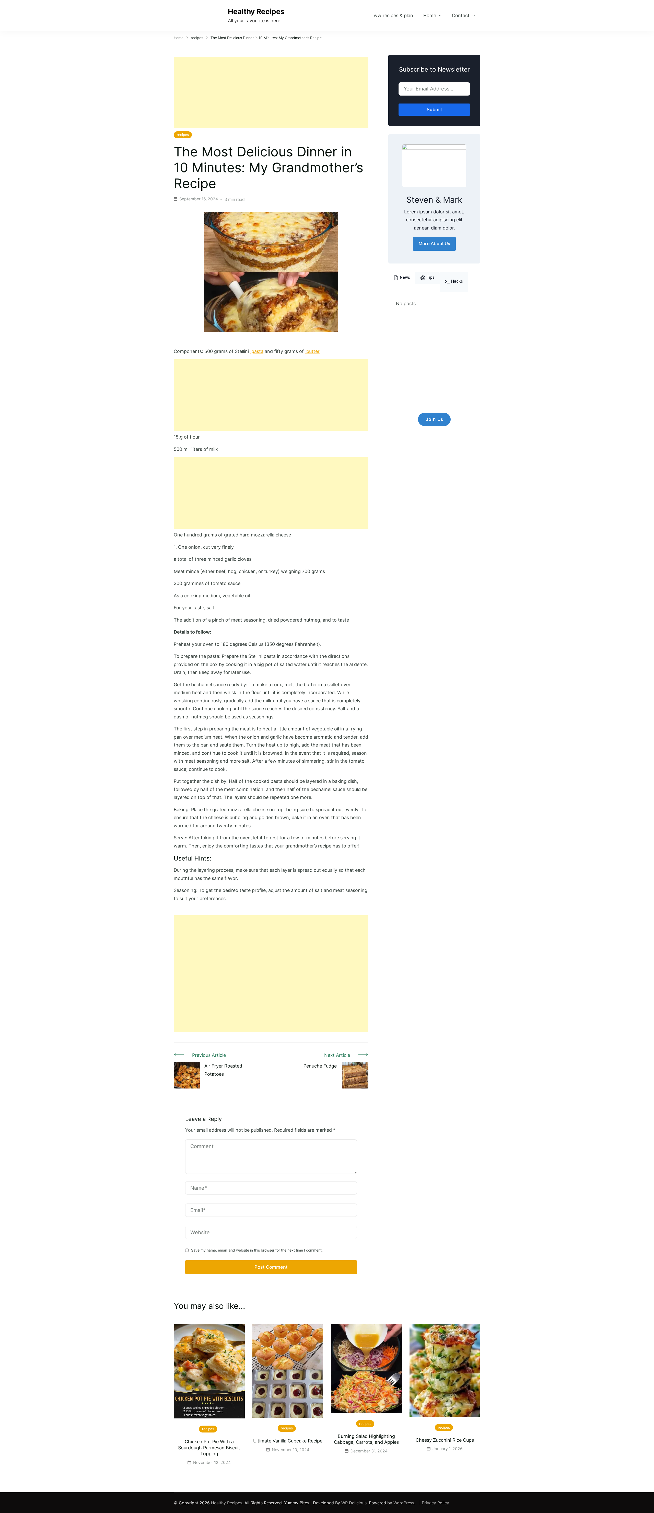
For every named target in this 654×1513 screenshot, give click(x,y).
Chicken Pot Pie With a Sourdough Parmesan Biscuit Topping (209, 1447)
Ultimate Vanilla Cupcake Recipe (287, 1440)
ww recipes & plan (393, 15)
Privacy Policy (435, 1502)
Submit (434, 109)
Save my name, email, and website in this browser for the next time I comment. (257, 1250)
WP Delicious (354, 1502)
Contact (461, 15)
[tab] (401, 278)
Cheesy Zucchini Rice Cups (445, 1440)
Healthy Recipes (256, 11)
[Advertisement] (271, 92)
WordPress (403, 1502)
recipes (183, 135)
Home (429, 15)
